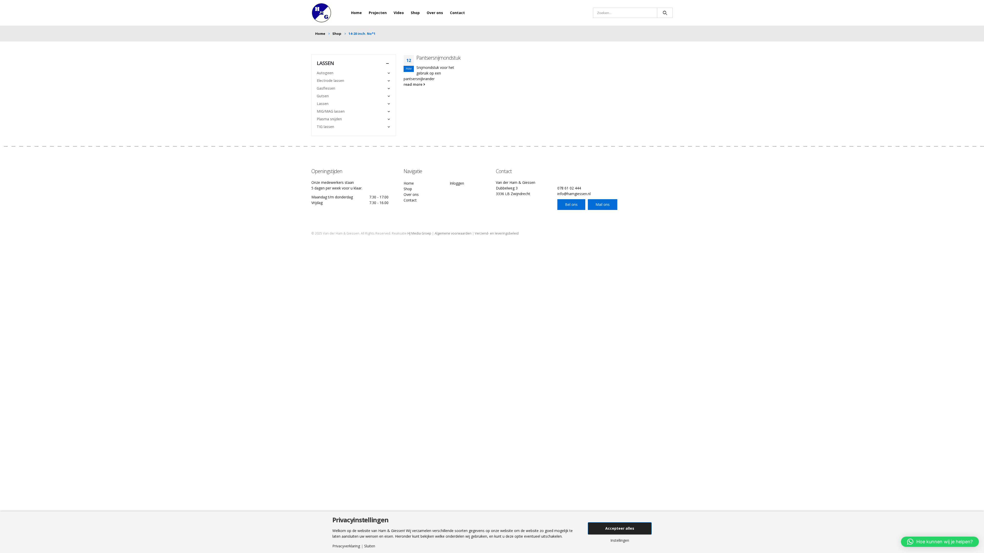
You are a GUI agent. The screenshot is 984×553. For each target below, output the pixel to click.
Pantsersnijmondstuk (438, 57)
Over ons (435, 12)
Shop (415, 12)
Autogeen (325, 72)
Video (399, 12)
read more (413, 84)
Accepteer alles (619, 528)
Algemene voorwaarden (453, 233)
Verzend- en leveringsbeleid (497, 233)
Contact (457, 12)
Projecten (378, 12)
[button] (940, 542)
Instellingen (619, 540)
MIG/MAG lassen (331, 111)
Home (356, 12)
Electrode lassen (330, 80)
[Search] (664, 13)
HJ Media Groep (419, 233)
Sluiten (369, 546)
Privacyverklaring (346, 546)
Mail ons (603, 204)
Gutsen (323, 95)
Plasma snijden (329, 118)
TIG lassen (325, 126)
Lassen (323, 103)
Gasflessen (326, 88)
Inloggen (457, 183)
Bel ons (571, 204)
